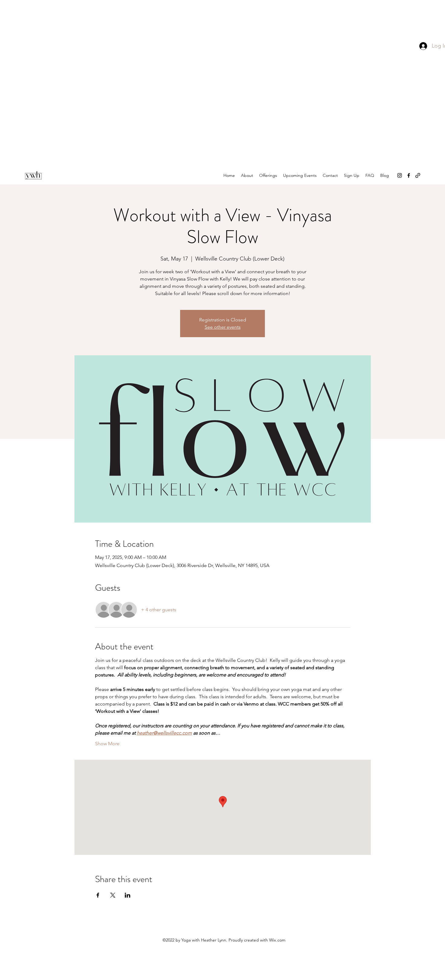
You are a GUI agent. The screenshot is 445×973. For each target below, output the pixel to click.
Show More (107, 743)
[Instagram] (400, 175)
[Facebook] (409, 175)
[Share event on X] (113, 895)
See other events (223, 327)
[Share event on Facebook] (98, 895)
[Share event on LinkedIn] (127, 895)
